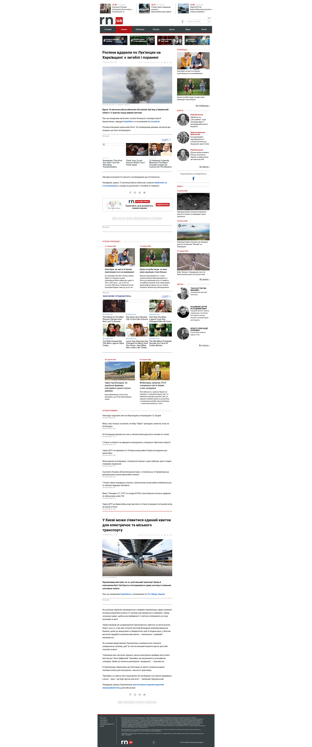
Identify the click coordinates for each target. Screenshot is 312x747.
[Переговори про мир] (169, 44)
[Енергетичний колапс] (114, 44)
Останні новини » (110, 411)
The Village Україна (156, 594)
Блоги (204, 29)
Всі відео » (205, 279)
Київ (120, 702)
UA (208, 18)
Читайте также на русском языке (148, 62)
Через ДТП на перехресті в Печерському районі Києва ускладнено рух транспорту (134, 451)
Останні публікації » (111, 241)
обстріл (122, 218)
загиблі (129, 218)
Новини (124, 29)
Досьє (172, 29)
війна (115, 218)
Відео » (180, 186)
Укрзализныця (129, 702)
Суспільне (155, 121)
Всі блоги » (205, 167)
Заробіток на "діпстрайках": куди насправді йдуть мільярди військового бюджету (199, 121)
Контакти (104, 720)
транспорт (141, 702)
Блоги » (180, 111)
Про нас (103, 718)
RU (211, 18)
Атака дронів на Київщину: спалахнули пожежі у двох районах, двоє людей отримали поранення (136, 462)
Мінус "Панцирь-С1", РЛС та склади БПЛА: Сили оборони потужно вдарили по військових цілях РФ (136, 494)
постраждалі (156, 218)
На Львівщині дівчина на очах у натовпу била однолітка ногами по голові (135, 434)
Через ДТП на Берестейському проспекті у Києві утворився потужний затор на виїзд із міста (137, 505)
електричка (151, 702)
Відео (188, 29)
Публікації (140, 29)
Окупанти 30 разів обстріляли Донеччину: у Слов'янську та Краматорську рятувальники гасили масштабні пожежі (135, 473)
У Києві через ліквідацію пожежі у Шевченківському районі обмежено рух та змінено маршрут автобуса (137, 483)
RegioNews (128, 121)
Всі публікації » (203, 106)
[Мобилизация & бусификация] (142, 44)
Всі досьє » (204, 345)
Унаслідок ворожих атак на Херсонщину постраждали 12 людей (131, 415)
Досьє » (180, 284)
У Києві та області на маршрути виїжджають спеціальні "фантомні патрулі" (136, 442)
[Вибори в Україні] (197, 44)
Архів (102, 726)
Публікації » (182, 50)
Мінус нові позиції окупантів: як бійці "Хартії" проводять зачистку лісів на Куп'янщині (135, 424)
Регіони (156, 29)
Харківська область (141, 218)
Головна (108, 29)
